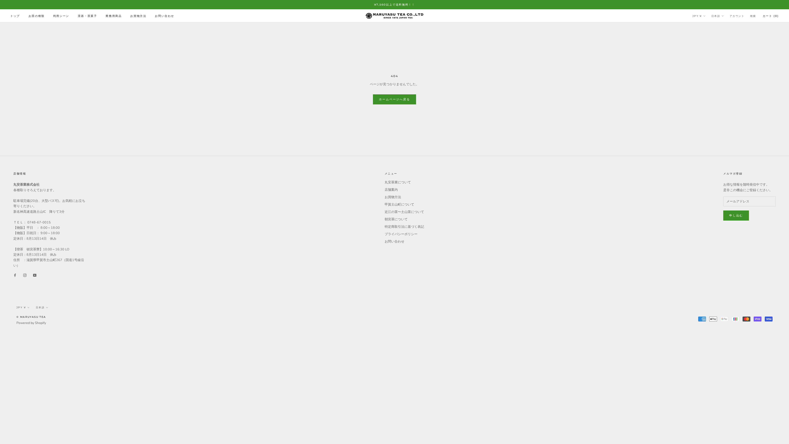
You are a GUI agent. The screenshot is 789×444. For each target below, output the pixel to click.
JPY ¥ (697, 15)
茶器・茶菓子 (87, 15)
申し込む (736, 215)
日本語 (715, 15)
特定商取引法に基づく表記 (404, 226)
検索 (753, 15)
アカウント (737, 15)
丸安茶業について (398, 182)
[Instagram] (25, 275)
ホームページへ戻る (394, 99)
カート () (771, 15)
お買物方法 (138, 15)
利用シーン (61, 15)
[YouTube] (34, 275)
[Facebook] (15, 275)
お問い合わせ (164, 15)
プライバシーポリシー (401, 234)
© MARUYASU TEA (31, 316)
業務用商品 (114, 15)
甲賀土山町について (399, 204)
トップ (15, 15)
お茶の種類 (37, 15)
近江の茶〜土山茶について (404, 212)
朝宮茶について (396, 219)
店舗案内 (391, 189)
